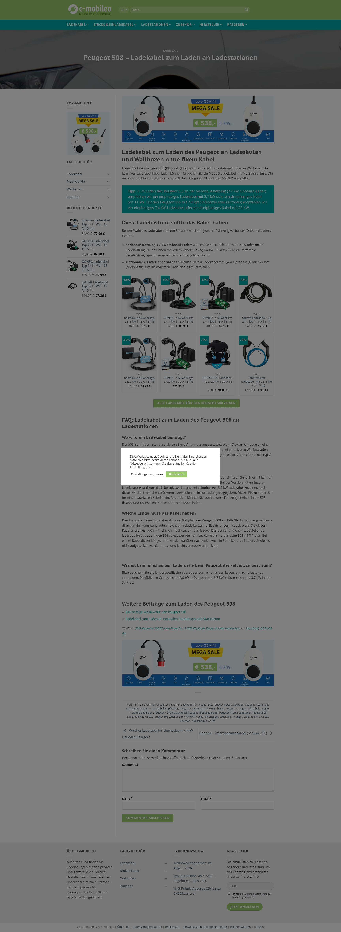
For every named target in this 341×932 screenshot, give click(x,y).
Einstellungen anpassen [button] (147, 474)
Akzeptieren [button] (176, 474)
